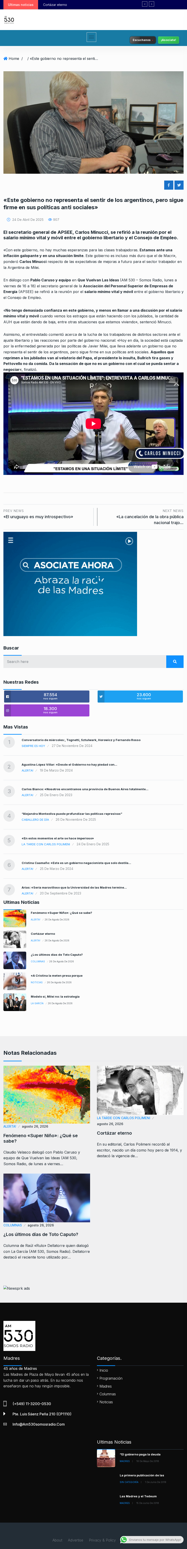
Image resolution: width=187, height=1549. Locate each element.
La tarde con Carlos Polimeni (46, 844)
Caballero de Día (35, 819)
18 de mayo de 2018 (147, 1461)
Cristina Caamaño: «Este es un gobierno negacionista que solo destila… (76, 863)
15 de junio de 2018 (147, 1503)
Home (14, 58)
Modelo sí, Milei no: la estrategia (55, 996)
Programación (110, 1378)
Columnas (38, 961)
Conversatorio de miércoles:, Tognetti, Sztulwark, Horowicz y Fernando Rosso (81, 740)
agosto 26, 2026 (35, 1126)
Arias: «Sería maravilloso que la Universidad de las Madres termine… (74, 887)
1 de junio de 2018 (155, 1482)
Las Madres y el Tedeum (138, 1496)
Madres (105, 1386)
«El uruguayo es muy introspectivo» (38, 514)
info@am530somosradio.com (39, 1424)
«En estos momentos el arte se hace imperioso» (58, 838)
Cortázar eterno (43, 933)
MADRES (125, 1461)
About (57, 1540)
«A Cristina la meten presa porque (57, 975)
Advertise (75, 1540)
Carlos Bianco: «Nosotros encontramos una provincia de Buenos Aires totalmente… (85, 789)
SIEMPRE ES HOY (33, 746)
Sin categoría (129, 1482)
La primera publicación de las (142, 1475)
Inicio (103, 1370)
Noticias (37, 982)
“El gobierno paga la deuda (140, 1454)
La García (37, 1003)
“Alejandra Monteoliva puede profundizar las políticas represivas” (72, 813)
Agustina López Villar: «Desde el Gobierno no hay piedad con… (69, 764)
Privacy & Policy (102, 1540)
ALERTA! (27, 770)
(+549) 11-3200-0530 (32, 1403)
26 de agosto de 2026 (57, 919)
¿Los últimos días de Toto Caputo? (69, 5)
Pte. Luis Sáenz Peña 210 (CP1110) (42, 1414)
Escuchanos (141, 40)
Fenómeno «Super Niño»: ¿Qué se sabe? (61, 913)
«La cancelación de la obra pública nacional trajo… (150, 517)
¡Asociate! (168, 40)
